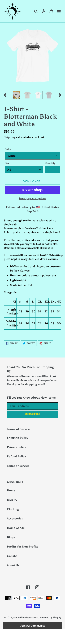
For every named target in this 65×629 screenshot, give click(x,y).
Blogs (11, 537)
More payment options (32, 198)
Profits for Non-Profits (22, 546)
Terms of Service (18, 465)
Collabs (12, 556)
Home (11, 490)
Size (7, 163)
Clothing (13, 509)
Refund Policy (16, 456)
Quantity (50, 163)
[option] (16, 95)
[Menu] (59, 11)
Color (8, 149)
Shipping (10, 137)
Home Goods (15, 527)
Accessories (15, 518)
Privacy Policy (16, 447)
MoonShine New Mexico (26, 617)
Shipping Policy (17, 437)
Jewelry (12, 499)
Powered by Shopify (50, 617)
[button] (32, 625)
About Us (13, 565)
